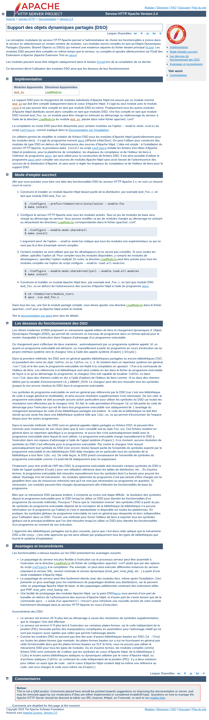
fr (141, 33)
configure (27, 130)
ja (148, 33)
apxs (72, 55)
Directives (163, 7)
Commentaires (178, 75)
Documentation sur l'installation (89, 130)
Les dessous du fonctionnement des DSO (185, 58)
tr (160, 33)
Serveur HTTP (26, 19)
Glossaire (184, 7)
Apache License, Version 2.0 (40, 712)
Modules (150, 7)
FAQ (173, 7)
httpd (149, 47)
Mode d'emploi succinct (184, 51)
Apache (10, 19)
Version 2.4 (66, 19)
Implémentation (179, 47)
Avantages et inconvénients (186, 64)
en (135, 33)
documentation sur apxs (36, 315)
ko (154, 33)
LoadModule (53, 92)
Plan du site (199, 7)
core (15, 108)
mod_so (19, 92)
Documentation (47, 19)
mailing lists (157, 697)
